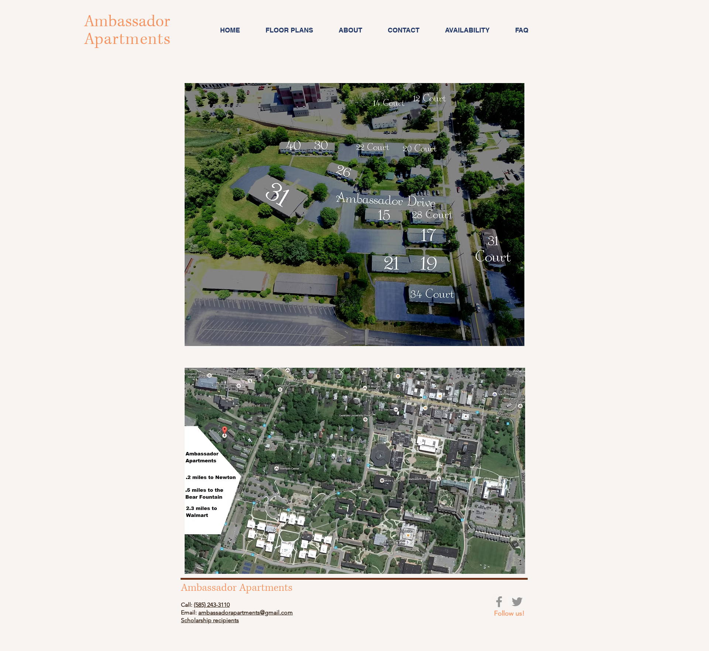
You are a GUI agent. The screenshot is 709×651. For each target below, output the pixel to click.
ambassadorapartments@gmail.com (245, 612)
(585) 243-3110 (212, 604)
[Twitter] (517, 602)
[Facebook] (499, 602)
